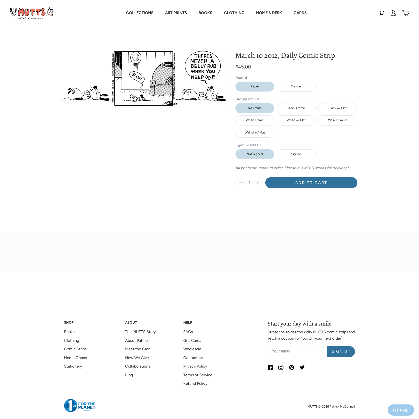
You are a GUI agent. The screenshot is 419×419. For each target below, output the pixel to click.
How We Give (137, 357)
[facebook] (270, 367)
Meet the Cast (137, 349)
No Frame (255, 108)
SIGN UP (341, 352)
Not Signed (255, 154)
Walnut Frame (337, 120)
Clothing (71, 340)
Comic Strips (75, 349)
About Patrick (137, 340)
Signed (296, 154)
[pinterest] (291, 367)
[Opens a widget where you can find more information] (400, 410)
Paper (255, 86)
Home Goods (75, 357)
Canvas (296, 86)
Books (69, 331)
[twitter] (302, 367)
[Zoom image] (144, 74)
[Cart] (405, 13)
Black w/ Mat (338, 108)
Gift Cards (192, 340)
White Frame (255, 120)
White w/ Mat (296, 120)
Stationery (73, 366)
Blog (129, 375)
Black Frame (296, 108)
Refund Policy (195, 383)
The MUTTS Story (140, 331)
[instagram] (280, 367)
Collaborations (137, 366)
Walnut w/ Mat (255, 132)
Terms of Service (197, 375)
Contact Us (193, 357)
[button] (139, 13)
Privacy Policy (195, 366)
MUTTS (312, 406)
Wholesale (192, 349)
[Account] (393, 13)
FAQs (188, 331)
